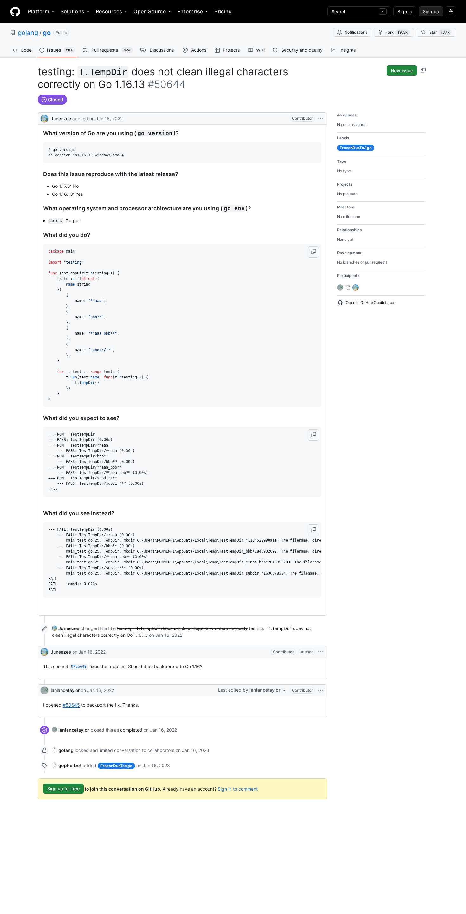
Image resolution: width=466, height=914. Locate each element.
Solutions (72, 11)
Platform (38, 11)
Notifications (356, 32)
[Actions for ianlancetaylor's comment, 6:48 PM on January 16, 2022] (320, 690)
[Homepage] (15, 11)
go (47, 32)
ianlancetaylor (65, 690)
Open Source (149, 11)
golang (28, 32)
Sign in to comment (238, 788)
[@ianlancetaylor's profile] (44, 690)
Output (64, 220)
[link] (65, 628)
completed (131, 730)
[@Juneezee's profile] (44, 118)
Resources (109, 11)
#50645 (71, 704)
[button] (313, 252)
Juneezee (61, 118)
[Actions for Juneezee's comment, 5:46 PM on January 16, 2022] (320, 652)
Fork (396, 32)
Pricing (223, 11)
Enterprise (190, 11)
